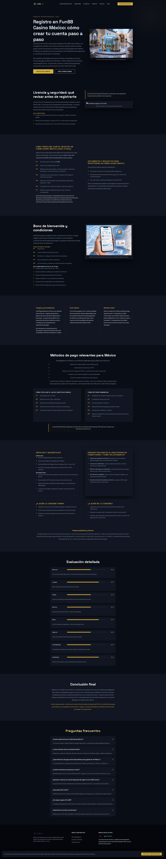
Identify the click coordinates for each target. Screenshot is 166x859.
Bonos (94, 4)
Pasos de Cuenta (43, 71)
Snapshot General (77, 839)
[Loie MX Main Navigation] (42, 3)
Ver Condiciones (65, 71)
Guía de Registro (66, 4)
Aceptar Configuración (151, 854)
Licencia (86, 4)
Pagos (102, 4)
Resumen (78, 4)
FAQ (108, 4)
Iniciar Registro (125, 4)
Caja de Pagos (76, 842)
